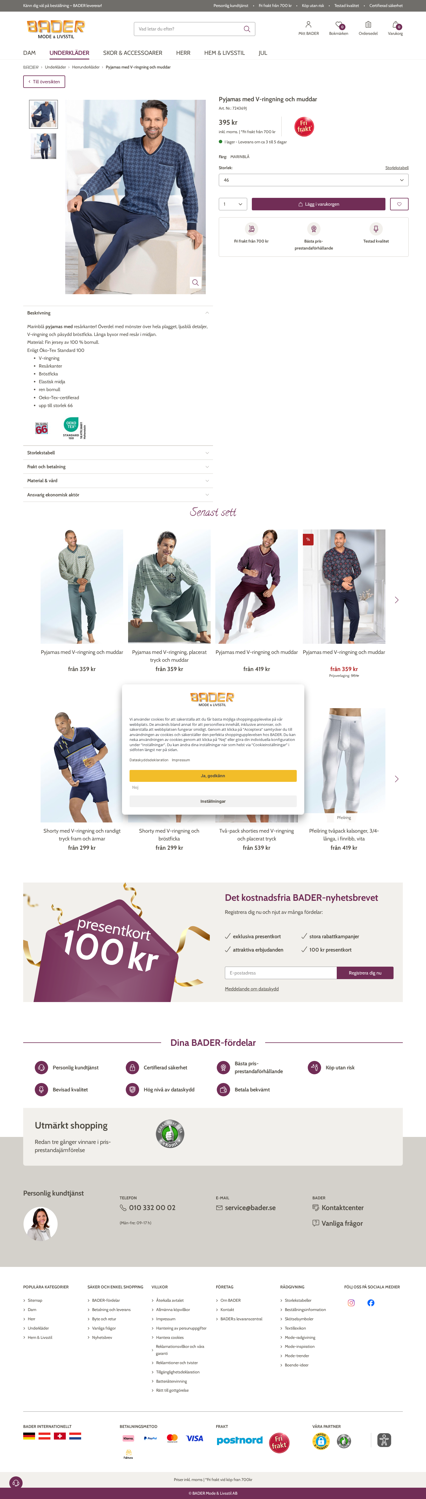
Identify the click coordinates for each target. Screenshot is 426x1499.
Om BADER (231, 1300)
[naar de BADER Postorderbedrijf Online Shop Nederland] (75, 1436)
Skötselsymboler (299, 1318)
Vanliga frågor (104, 1328)
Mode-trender (297, 1355)
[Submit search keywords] (247, 29)
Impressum (165, 1318)
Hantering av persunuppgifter (181, 1328)
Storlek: (225, 168)
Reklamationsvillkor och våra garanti (180, 1350)
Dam (32, 1309)
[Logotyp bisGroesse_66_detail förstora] (41, 428)
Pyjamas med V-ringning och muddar (82, 652)
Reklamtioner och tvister (177, 1362)
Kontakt (227, 1309)
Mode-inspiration (300, 1346)
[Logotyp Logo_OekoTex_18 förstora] (75, 428)
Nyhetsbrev (102, 1337)
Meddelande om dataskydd (252, 989)
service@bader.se (250, 1207)
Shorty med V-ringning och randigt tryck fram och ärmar (82, 835)
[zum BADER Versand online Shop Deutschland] (29, 1436)
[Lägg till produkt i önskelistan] (399, 204)
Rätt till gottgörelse (172, 1390)
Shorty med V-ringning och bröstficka (169, 835)
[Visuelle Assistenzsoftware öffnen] (381, 1440)
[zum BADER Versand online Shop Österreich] (44, 1436)
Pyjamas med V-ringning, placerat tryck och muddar (169, 656)
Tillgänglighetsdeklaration (178, 1372)
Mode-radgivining (300, 1337)
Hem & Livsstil (40, 1337)
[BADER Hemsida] (57, 29)
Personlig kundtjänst (231, 5)
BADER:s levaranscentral (241, 1318)
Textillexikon (295, 1328)
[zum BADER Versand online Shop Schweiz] (60, 1436)
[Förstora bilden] (195, 282)
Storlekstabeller (298, 1300)
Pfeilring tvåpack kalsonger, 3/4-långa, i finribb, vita (344, 835)
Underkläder (38, 1328)
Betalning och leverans (111, 1309)
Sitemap (35, 1300)
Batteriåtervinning (171, 1381)
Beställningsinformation (305, 1309)
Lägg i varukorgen (322, 204)
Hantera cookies (170, 1337)
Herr (31, 1318)
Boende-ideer (296, 1365)
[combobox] (194, 29)
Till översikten (46, 81)
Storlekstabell (397, 168)
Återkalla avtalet (170, 1300)
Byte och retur (104, 1318)
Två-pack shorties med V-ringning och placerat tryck (256, 835)
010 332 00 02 (152, 1207)
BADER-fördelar (106, 1300)
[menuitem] (29, 52)
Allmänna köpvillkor (173, 1309)
